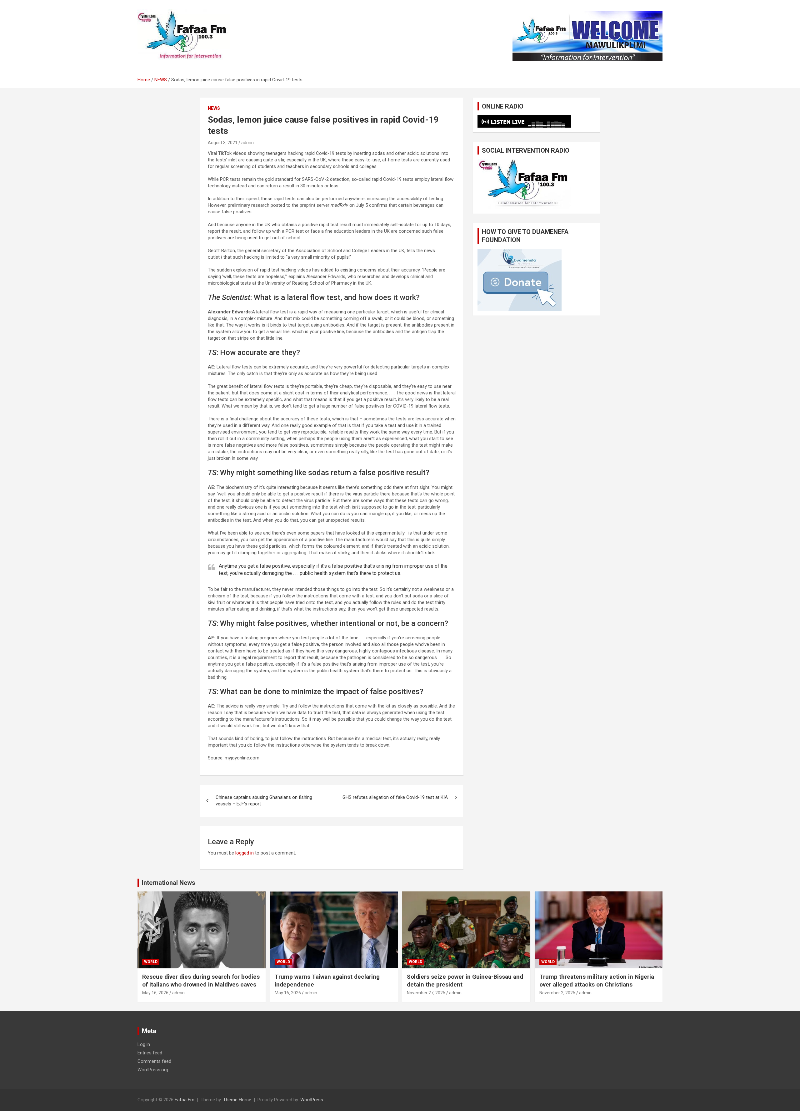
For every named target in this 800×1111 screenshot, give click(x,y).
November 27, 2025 (426, 992)
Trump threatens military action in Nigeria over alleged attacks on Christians (596, 980)
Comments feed (154, 1061)
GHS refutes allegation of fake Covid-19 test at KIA (395, 797)
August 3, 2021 (223, 142)
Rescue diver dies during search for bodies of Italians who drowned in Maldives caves (201, 980)
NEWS (214, 108)
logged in (244, 853)
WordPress (311, 1100)
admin (247, 142)
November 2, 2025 (557, 992)
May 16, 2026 (155, 992)
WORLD (151, 962)
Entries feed (150, 1053)
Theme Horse (237, 1100)
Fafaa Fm (184, 1100)
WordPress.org (153, 1070)
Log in (144, 1044)
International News (168, 882)
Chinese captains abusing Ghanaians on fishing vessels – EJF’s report (264, 800)
